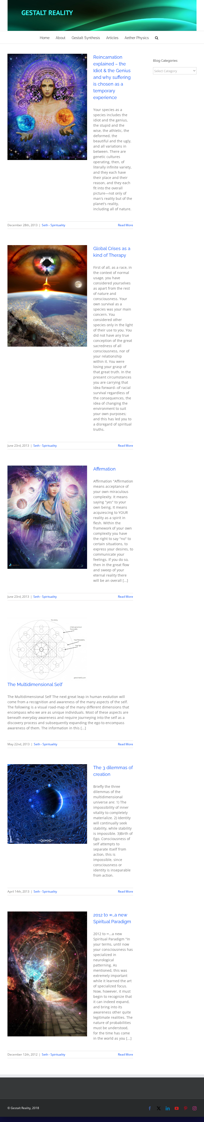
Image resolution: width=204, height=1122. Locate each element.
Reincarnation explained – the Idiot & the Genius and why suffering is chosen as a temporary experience (112, 77)
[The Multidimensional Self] (47, 649)
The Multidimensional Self (34, 684)
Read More (125, 225)
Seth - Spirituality (47, 115)
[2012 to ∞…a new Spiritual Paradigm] (47, 973)
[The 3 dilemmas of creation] (47, 804)
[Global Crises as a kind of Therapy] (47, 296)
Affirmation (104, 469)
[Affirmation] (47, 517)
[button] (156, 37)
